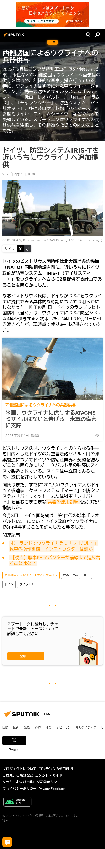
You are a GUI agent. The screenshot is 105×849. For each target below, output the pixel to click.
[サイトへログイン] (88, 34)
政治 (27, 727)
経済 (38, 727)
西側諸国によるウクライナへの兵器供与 (40, 405)
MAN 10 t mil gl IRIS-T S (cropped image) (75, 240)
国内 (16, 727)
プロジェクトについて (19, 769)
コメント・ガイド (49, 775)
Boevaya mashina (34, 240)
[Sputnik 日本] (14, 36)
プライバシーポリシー (19, 788)
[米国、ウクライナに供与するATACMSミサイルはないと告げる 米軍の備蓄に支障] (52, 369)
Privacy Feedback (52, 788)
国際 (5, 727)
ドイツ (9, 584)
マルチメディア (86, 727)
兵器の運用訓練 (63, 501)
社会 (48, 727)
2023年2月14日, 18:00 (19, 174)
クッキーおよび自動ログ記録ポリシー (31, 782)
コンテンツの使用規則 (56, 769)
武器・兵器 (70, 575)
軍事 (87, 575)
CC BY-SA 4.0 (11, 240)
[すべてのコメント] (7, 842)
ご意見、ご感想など (17, 775)
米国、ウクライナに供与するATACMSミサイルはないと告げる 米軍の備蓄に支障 (51, 419)
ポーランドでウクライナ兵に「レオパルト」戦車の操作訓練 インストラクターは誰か (53, 546)
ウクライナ (26, 584)
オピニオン (63, 727)
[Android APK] (17, 802)
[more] (97, 435)
